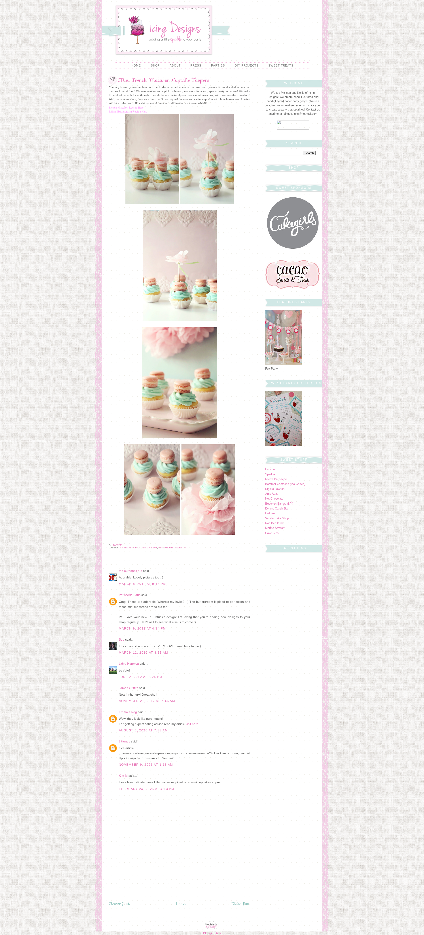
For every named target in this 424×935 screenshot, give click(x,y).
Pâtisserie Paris (129, 595)
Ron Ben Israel (274, 523)
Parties (218, 65)
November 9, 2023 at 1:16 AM (146, 764)
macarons (166, 547)
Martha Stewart (275, 528)
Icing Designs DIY (144, 547)
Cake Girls (272, 533)
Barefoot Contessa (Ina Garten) (285, 484)
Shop (155, 65)
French (125, 547)
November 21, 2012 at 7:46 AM (147, 701)
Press (195, 65)
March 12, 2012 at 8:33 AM (143, 652)
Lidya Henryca (129, 663)
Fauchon (270, 469)
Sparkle (270, 474)
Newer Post (119, 903)
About (175, 65)
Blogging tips (212, 933)
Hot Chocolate (274, 498)
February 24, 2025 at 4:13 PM (146, 789)
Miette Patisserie (276, 479)
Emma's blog (128, 712)
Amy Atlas (271, 493)
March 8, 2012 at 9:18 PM (142, 584)
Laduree (270, 513)
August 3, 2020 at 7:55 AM (143, 730)
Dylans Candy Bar (276, 508)
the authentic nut (130, 570)
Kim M (123, 775)
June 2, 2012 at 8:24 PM (140, 677)
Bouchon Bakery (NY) (279, 503)
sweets (180, 547)
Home (136, 65)
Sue (121, 639)
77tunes (124, 741)
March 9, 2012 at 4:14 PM (142, 628)
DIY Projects (247, 65)
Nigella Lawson (274, 488)
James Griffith (128, 688)
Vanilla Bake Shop (277, 518)
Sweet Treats (280, 65)
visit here (192, 724)
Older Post (240, 903)
